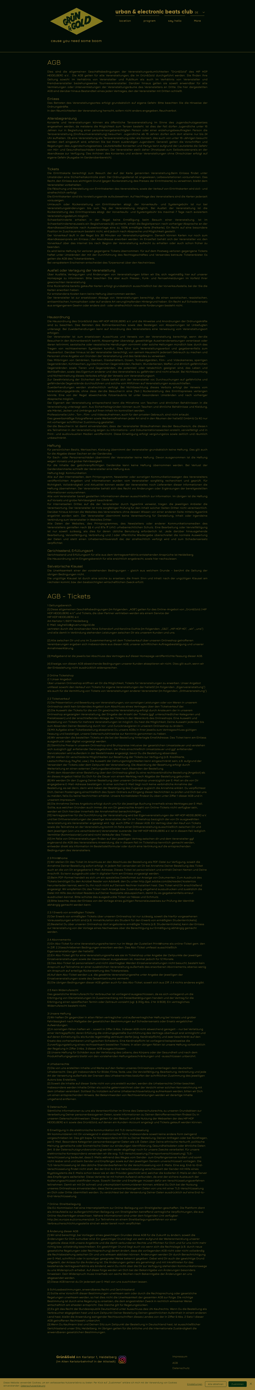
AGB (175, 1362)
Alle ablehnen (215, 1384)
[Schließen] (251, 1384)
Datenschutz (180, 1368)
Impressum (179, 1356)
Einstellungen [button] (194, 1384)
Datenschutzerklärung (33, 1385)
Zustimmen (237, 1384)
